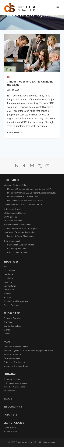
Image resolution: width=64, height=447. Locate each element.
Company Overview (12, 318)
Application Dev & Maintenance (18, 225)
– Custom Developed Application (20, 232)
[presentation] (32, 53)
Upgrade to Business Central (17, 366)
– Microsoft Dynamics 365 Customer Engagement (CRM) (31, 193)
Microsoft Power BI (12, 354)
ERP (9, 77)
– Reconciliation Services (17, 252)
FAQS (7, 341)
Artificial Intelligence (13, 209)
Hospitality (8, 278)
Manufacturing (10, 286)
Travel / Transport (12, 305)
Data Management (12, 241)
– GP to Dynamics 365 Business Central (24, 204)
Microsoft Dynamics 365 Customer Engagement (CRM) (28, 350)
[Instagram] (32, 165)
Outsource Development (14, 362)
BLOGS (8, 398)
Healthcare (8, 274)
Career (7, 334)
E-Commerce (9, 270)
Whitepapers (9, 391)
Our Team (8, 322)
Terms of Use (10, 428)
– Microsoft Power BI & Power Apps (22, 197)
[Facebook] (24, 165)
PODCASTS (11, 414)
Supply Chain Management (16, 301)
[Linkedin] (16, 165)
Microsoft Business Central (16, 347)
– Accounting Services (16, 249)
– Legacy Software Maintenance (20, 236)
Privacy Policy (10, 432)
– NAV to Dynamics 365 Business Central (24, 200)
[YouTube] (47, 165)
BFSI (6, 266)
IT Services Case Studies (15, 383)
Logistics (8, 282)
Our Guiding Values (12, 326)
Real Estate (9, 290)
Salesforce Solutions (13, 221)
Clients (7, 330)
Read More (15, 132)
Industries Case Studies (14, 387)
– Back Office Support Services (20, 245)
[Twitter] (40, 165)
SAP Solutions (10, 217)
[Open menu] (57, 7)
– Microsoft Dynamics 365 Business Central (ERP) (28, 189)
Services (8, 294)
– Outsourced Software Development (22, 228)
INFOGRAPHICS (13, 406)
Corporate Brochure (12, 379)
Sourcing (8, 297)
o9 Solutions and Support (15, 213)
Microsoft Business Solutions (17, 185)
